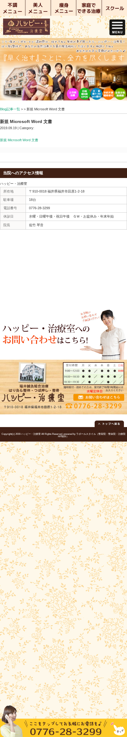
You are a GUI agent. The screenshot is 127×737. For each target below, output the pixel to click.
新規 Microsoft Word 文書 (19, 140)
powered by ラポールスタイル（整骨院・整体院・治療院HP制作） (91, 435)
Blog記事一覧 (10, 109)
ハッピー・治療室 (31, 434)
